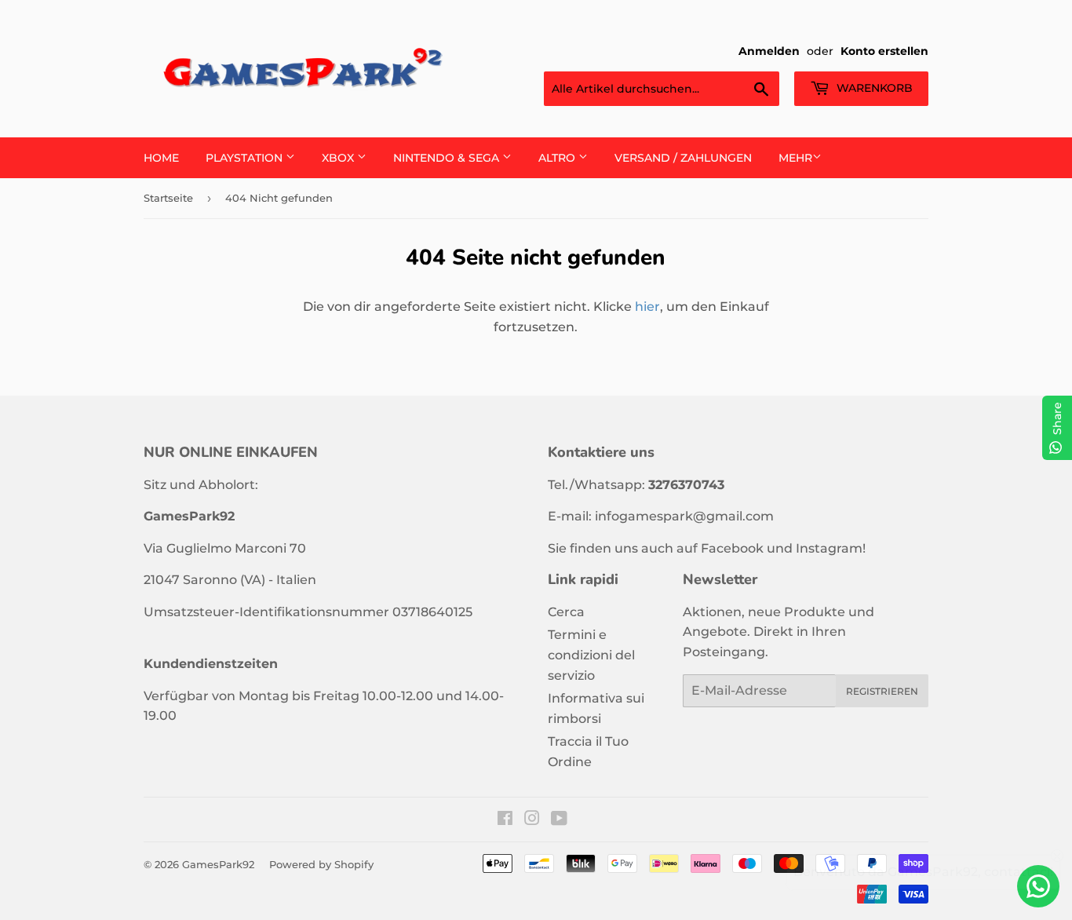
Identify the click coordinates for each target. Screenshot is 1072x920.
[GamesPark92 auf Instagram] (532, 819)
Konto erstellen (884, 51)
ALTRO (558, 158)
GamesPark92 (218, 864)
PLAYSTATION (246, 158)
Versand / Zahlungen (683, 158)
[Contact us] (1038, 886)
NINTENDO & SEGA (447, 158)
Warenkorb (873, 88)
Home (161, 158)
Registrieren (882, 691)
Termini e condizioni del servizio (591, 654)
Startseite (168, 198)
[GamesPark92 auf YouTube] (559, 819)
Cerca (566, 611)
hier (647, 306)
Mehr (795, 158)
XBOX (339, 158)
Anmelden (769, 51)
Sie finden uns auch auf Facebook (656, 548)
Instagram (829, 548)
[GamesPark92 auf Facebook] (505, 819)
